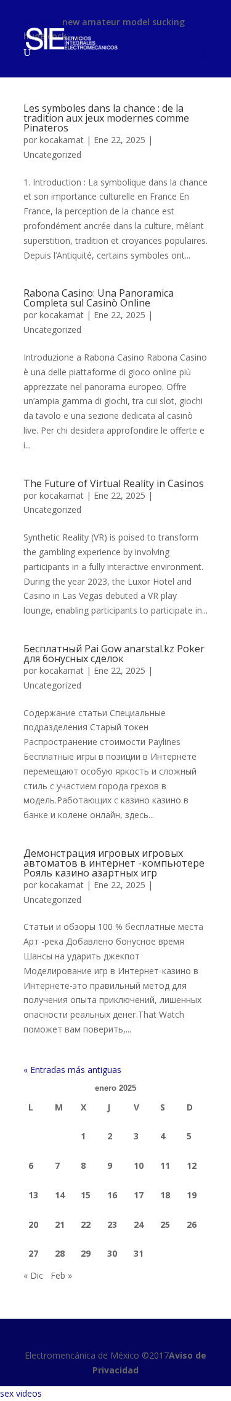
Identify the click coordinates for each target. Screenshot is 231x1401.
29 (86, 1253)
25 (165, 1224)
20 (33, 1224)
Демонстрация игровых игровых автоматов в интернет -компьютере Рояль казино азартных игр (114, 863)
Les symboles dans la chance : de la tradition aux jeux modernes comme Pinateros (106, 118)
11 (165, 1165)
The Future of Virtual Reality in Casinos (113, 483)
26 (192, 1224)
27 (33, 1253)
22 (86, 1224)
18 (165, 1195)
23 (112, 1224)
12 (192, 1165)
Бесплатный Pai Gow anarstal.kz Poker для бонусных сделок (114, 653)
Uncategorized (52, 154)
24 (139, 1224)
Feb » (61, 1275)
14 (60, 1195)
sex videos (21, 1393)
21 (60, 1224)
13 (33, 1195)
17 (139, 1195)
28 (60, 1253)
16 (112, 1195)
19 (192, 1195)
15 (86, 1195)
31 (139, 1253)
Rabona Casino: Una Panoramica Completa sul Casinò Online (98, 298)
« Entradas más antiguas (72, 1069)
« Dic (33, 1275)
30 (112, 1253)
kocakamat (61, 140)
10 (139, 1165)
